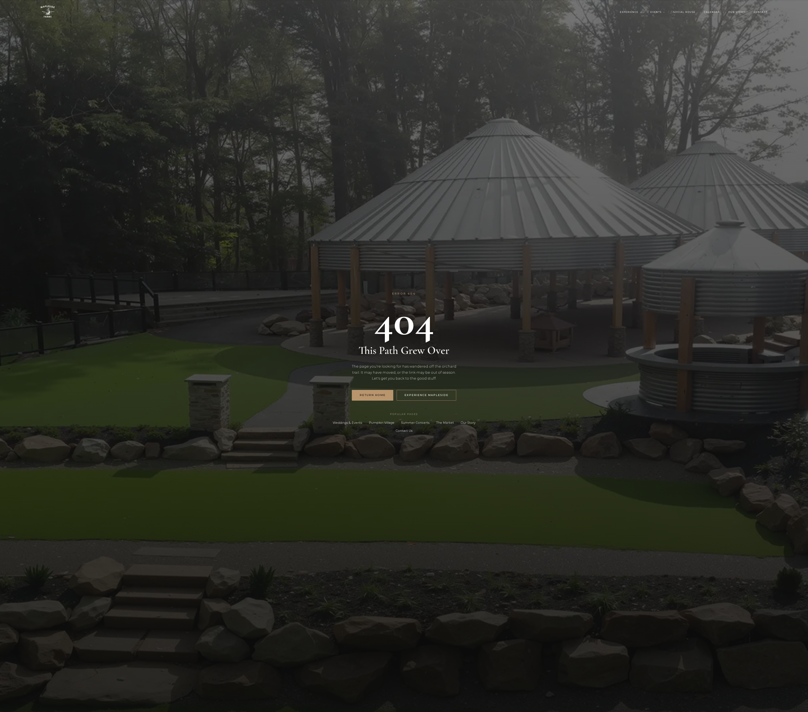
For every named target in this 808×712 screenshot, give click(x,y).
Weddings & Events (347, 423)
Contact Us (404, 431)
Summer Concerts (415, 423)
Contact (761, 12)
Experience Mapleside (426, 395)
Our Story (736, 12)
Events (656, 12)
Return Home (372, 395)
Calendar (712, 12)
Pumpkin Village (381, 423)
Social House (684, 12)
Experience (629, 12)
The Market (445, 423)
